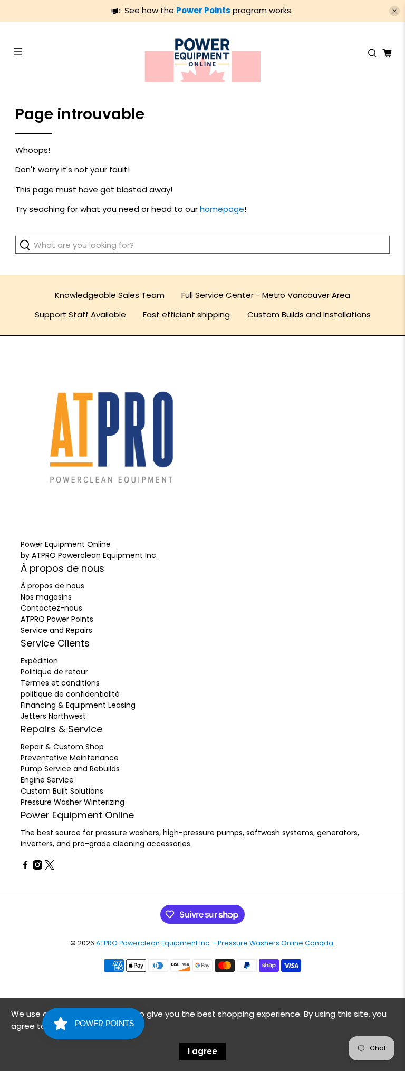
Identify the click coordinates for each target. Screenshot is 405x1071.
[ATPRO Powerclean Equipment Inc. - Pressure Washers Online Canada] (202, 53)
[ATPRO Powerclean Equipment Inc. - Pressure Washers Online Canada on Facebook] (25, 867)
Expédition (39, 660)
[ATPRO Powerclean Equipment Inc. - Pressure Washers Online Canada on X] (49, 867)
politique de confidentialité (70, 694)
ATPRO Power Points (57, 619)
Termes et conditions (60, 683)
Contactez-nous (51, 608)
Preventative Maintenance (70, 757)
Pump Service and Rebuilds (70, 769)
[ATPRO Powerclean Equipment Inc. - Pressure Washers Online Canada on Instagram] (37, 867)
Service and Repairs (56, 630)
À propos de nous (52, 586)
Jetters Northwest (53, 716)
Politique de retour (54, 672)
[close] (394, 11)
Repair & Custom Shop (62, 746)
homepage (222, 209)
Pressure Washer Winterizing (72, 802)
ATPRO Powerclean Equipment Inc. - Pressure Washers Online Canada (214, 943)
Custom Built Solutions (62, 791)
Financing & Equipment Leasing (78, 705)
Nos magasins (46, 597)
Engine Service (47, 780)
